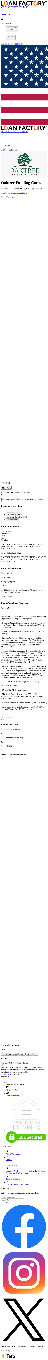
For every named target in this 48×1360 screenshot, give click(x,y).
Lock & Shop (6, 596)
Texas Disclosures (13, 1179)
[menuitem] (12, 29)
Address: (4, 189)
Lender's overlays (8, 717)
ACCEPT (17, 1074)
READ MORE (7, 1074)
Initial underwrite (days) (10, 729)
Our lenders (5, 145)
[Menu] (2, 134)
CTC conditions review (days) (12, 738)
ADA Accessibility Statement (17, 1184)
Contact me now (12, 1096)
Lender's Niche (7, 608)
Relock (4, 586)
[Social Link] (24, 1249)
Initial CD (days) (7, 746)
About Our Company (14, 1154)
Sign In (4, 44)
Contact (9, 1160)
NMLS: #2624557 (13, 1165)
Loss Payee (5, 540)
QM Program (6, 531)
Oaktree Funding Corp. (10, 150)
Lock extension (7, 577)
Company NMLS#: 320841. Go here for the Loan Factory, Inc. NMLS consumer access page (25, 1172)
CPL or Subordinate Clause (11, 553)
